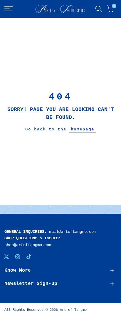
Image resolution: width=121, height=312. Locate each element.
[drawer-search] (98, 9)
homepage (82, 129)
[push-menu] (8, 9)
